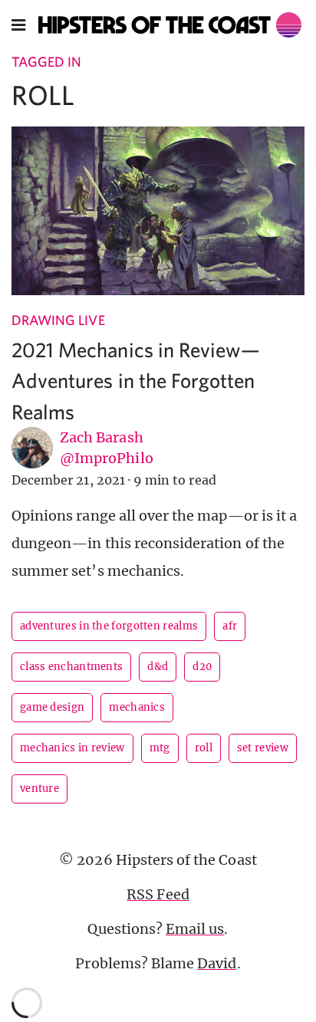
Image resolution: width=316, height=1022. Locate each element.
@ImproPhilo (106, 458)
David (216, 963)
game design (52, 707)
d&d (157, 666)
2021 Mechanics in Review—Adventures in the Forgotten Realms (136, 380)
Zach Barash (101, 437)
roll (203, 747)
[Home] (170, 25)
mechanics (137, 707)
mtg (160, 747)
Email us (195, 929)
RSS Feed (158, 894)
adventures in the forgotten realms (109, 626)
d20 (202, 666)
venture (39, 788)
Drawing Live (58, 320)
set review (262, 747)
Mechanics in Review (72, 747)
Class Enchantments (71, 666)
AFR (229, 626)
